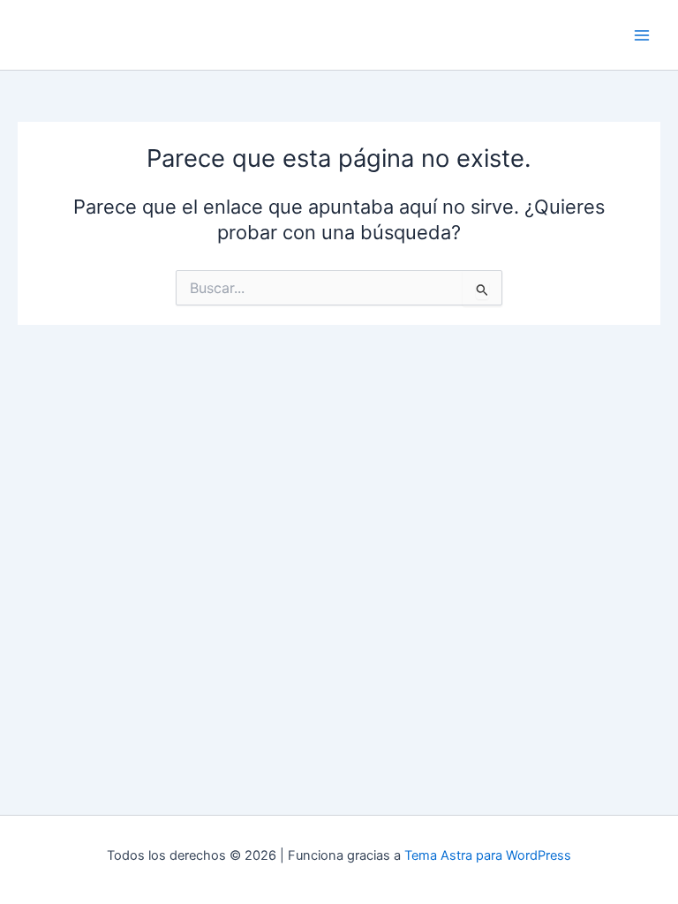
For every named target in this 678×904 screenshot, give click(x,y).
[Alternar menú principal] (641, 35)
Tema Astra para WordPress (487, 855)
